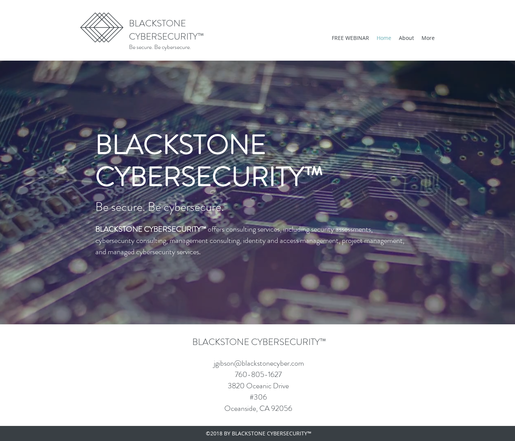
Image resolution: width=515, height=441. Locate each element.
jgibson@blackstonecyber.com (259, 363)
